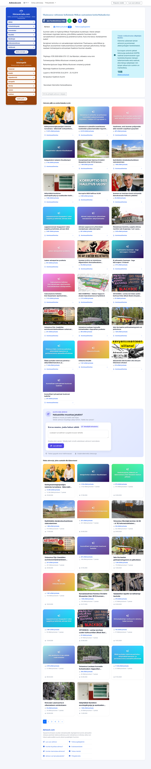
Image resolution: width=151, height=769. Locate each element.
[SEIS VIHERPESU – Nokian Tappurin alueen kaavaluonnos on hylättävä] (93, 289)
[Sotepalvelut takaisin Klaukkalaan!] (59, 154)
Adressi (47, 27)
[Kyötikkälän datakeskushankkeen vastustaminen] (128, 155)
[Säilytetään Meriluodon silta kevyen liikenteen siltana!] (128, 356)
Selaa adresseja (37, 3)
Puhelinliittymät (21, 26)
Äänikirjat (21, 39)
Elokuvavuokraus (21, 43)
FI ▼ (27, 3)
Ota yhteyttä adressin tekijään (55, 94)
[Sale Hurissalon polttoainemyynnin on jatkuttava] (128, 322)
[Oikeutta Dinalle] (93, 355)
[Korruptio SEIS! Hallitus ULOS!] (93, 187)
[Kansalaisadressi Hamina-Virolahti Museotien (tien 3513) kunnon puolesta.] (93, 155)
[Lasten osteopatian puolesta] (59, 254)
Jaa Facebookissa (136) (56, 21)
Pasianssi (21, 69)
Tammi (21, 90)
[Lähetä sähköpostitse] (80, 21)
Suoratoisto (21, 30)
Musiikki (21, 35)
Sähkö (21, 22)
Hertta (21, 86)
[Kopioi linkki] (85, 21)
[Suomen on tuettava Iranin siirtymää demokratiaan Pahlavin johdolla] (128, 188)
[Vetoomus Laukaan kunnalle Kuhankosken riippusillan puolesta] (93, 322)
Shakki (21, 73)
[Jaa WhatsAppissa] (69, 21)
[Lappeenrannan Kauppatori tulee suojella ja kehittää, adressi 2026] (59, 222)
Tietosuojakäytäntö (82, 27)
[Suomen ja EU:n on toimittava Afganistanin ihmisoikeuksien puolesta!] (93, 255)
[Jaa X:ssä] (75, 21)
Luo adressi (57, 446)
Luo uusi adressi (134, 3)
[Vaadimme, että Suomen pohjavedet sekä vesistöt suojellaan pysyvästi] (128, 122)
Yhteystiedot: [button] (50, 3)
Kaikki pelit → (21, 99)
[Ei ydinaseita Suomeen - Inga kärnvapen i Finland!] (128, 255)
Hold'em (21, 94)
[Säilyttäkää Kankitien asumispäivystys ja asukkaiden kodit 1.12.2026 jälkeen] (59, 188)
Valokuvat (21, 47)
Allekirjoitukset (63, 27)
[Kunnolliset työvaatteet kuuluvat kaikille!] (59, 389)
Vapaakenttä (21, 77)
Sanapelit (21, 82)
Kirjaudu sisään (118, 3)
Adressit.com (15, 3)
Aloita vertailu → (21, 52)
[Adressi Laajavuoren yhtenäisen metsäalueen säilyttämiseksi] (93, 222)
